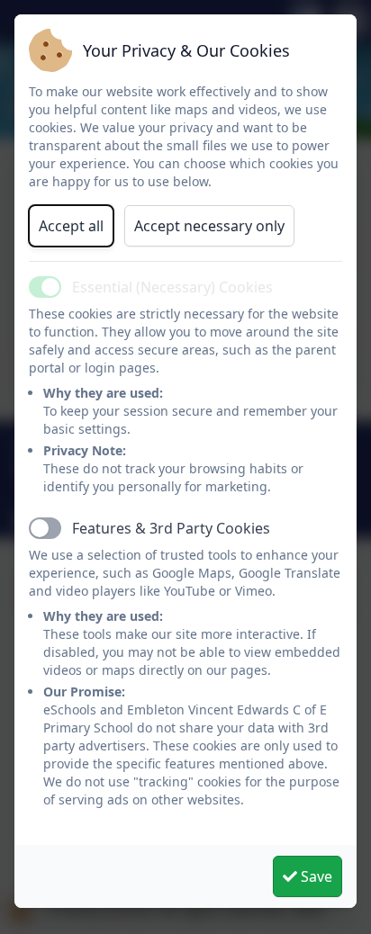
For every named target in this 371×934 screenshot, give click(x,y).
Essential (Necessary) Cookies (172, 287)
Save (314, 876)
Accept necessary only (209, 226)
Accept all (71, 226)
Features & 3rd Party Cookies (171, 528)
